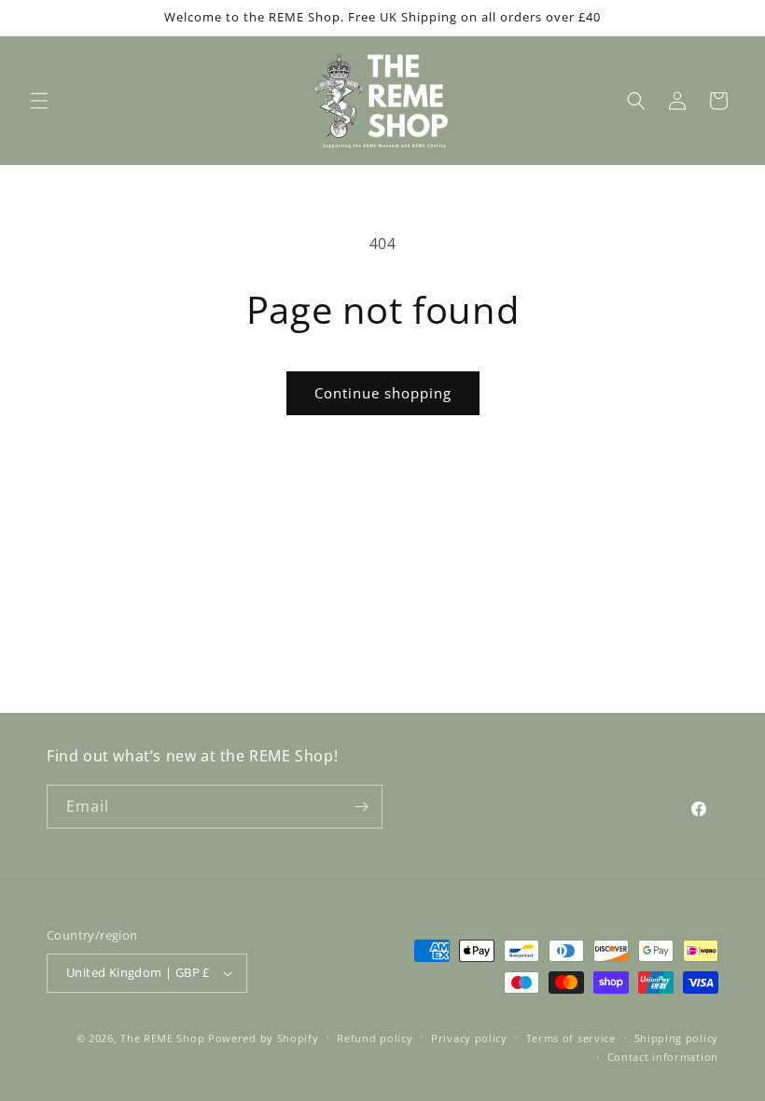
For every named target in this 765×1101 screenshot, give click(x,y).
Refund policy (374, 1038)
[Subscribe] (361, 807)
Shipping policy (676, 1038)
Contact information (662, 1057)
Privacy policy (469, 1038)
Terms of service (571, 1038)
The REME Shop (162, 1038)
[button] (39, 100)
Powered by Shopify (263, 1038)
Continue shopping (383, 392)
